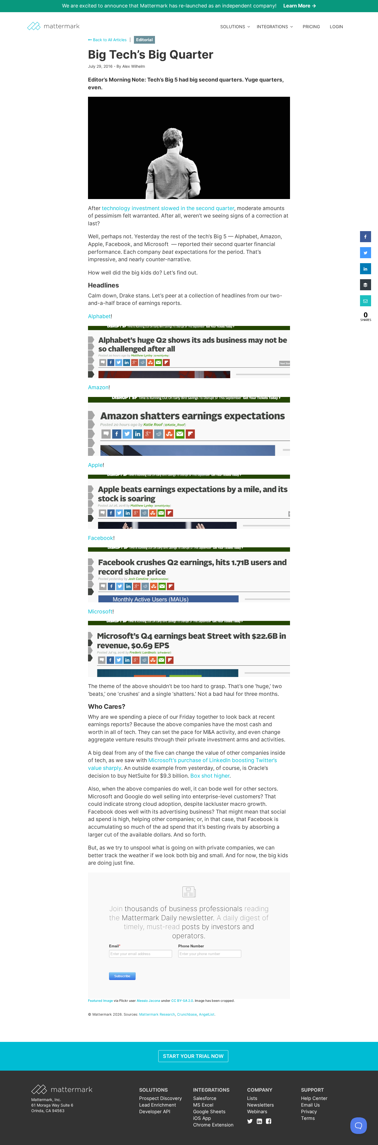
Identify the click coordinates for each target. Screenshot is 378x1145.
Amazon (98, 387)
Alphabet (99, 316)
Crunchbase (187, 1014)
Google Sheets (209, 1111)
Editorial (144, 39)
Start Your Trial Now (193, 1056)
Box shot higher (209, 775)
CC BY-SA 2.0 (182, 1000)
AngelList (206, 1014)
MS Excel (203, 1105)
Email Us (310, 1105)
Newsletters (260, 1105)
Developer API (154, 1111)
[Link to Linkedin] (261, 1121)
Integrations (273, 26)
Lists (252, 1098)
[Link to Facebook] (268, 1121)
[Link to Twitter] (251, 1121)
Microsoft (100, 611)
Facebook (100, 538)
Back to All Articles (109, 39)
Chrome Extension (213, 1125)
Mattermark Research (157, 1014)
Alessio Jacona (148, 1000)
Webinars (257, 1111)
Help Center (314, 1098)
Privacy (309, 1111)
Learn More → (299, 6)
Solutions (233, 26)
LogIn (336, 26)
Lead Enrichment (157, 1105)
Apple (95, 465)
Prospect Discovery (160, 1098)
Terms (308, 1118)
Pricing (311, 26)
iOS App (202, 1118)
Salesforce (204, 1098)
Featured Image (100, 1000)
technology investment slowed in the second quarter (168, 208)
